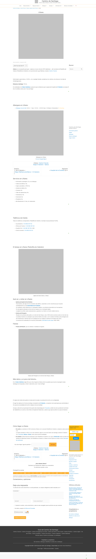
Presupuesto (71, 478)
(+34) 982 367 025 (29, 226)
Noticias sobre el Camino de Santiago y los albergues (48, 535)
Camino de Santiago (50, 1)
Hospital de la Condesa (57, 170)
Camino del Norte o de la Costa (55, 531)
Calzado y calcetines (73, 464)
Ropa (70, 463)
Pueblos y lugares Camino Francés (32, 8)
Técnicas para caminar (74, 468)
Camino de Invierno (46, 533)
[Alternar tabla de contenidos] (26, 65)
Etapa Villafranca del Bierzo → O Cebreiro (27, 172)
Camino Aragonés (56, 533)
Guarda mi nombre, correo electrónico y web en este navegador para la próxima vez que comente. (38, 505)
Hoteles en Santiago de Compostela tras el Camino (74, 500)
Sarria (29, 434)
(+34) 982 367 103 (27, 223)
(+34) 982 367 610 (27, 228)
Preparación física (73, 459)
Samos (25, 434)
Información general (73, 130)
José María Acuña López (47, 320)
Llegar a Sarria (72, 137)
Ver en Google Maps (41, 159)
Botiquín (70, 470)
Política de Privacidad (30, 508)
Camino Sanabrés (36, 533)
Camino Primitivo (68, 531)
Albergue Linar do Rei (21, 108)
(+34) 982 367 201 (28, 230)
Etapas (70, 132)
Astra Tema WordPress (65, 545)
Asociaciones (72, 480)
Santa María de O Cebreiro (33, 305)
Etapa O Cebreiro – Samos (41, 164)
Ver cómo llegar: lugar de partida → (23, 444)
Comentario (16, 491)
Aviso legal (40, 548)
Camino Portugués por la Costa (39, 531)
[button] (76, 5)
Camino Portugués (26, 531)
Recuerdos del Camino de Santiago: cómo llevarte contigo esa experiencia (76, 497)
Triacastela (47, 408)
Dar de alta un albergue (74, 514)
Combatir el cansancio (73, 473)
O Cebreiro (60, 87)
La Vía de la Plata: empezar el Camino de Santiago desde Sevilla (75, 493)
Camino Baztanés (66, 533)
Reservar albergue (73, 136)
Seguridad (71, 475)
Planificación (71, 458)
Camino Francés (23, 8)
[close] (48, 555)
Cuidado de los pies (73, 466)
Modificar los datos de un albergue (54, 541)
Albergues (71, 134)
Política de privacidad (49, 548)
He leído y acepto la (25, 508)
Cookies (57, 548)
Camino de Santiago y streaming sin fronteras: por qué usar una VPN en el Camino (76, 503)
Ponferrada (56, 436)
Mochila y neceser (73, 461)
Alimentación (71, 471)
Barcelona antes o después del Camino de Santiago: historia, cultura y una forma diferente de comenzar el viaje (76, 489)
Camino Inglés (76, 531)
